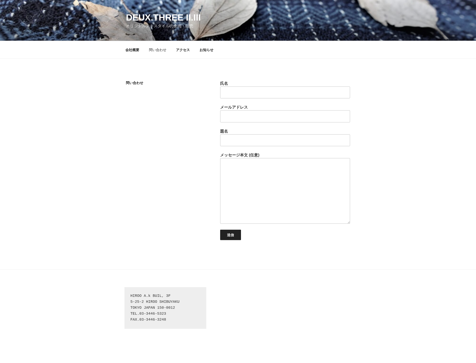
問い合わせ (157, 50)
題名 (224, 131)
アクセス (183, 50)
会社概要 (132, 50)
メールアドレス (234, 107)
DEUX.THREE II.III (163, 17)
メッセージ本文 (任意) (239, 155)
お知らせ (206, 50)
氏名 (224, 83)
